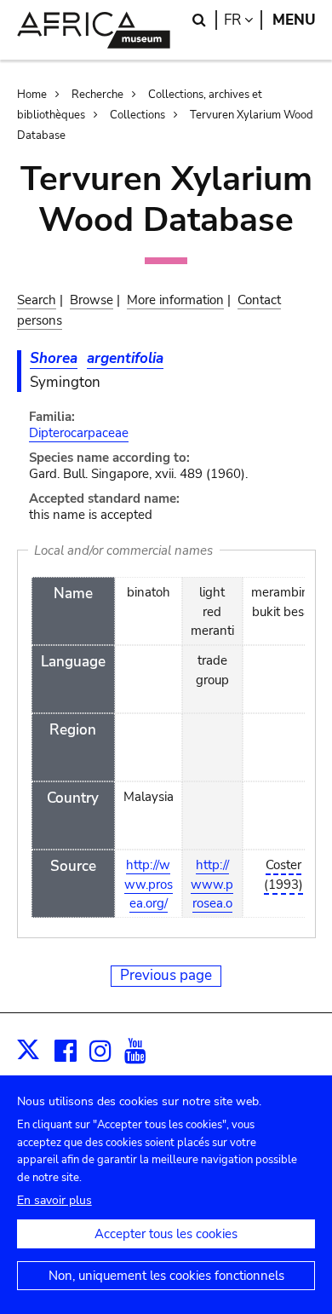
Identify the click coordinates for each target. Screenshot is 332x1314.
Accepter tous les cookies (166, 1233)
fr (243, 20)
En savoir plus (54, 1200)
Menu (294, 20)
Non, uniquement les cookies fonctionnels (166, 1275)
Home (32, 94)
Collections (137, 115)
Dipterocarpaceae (79, 432)
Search (36, 299)
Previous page (166, 975)
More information (175, 299)
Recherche (97, 94)
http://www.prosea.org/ (148, 884)
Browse (91, 299)
